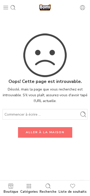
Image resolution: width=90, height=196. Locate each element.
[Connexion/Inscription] (83, 8)
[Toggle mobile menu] (5, 8)
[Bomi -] (45, 8)
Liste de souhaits (72, 191)
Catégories (29, 191)
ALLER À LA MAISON (45, 132)
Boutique (11, 191)
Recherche (48, 191)
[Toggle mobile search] (13, 7)
